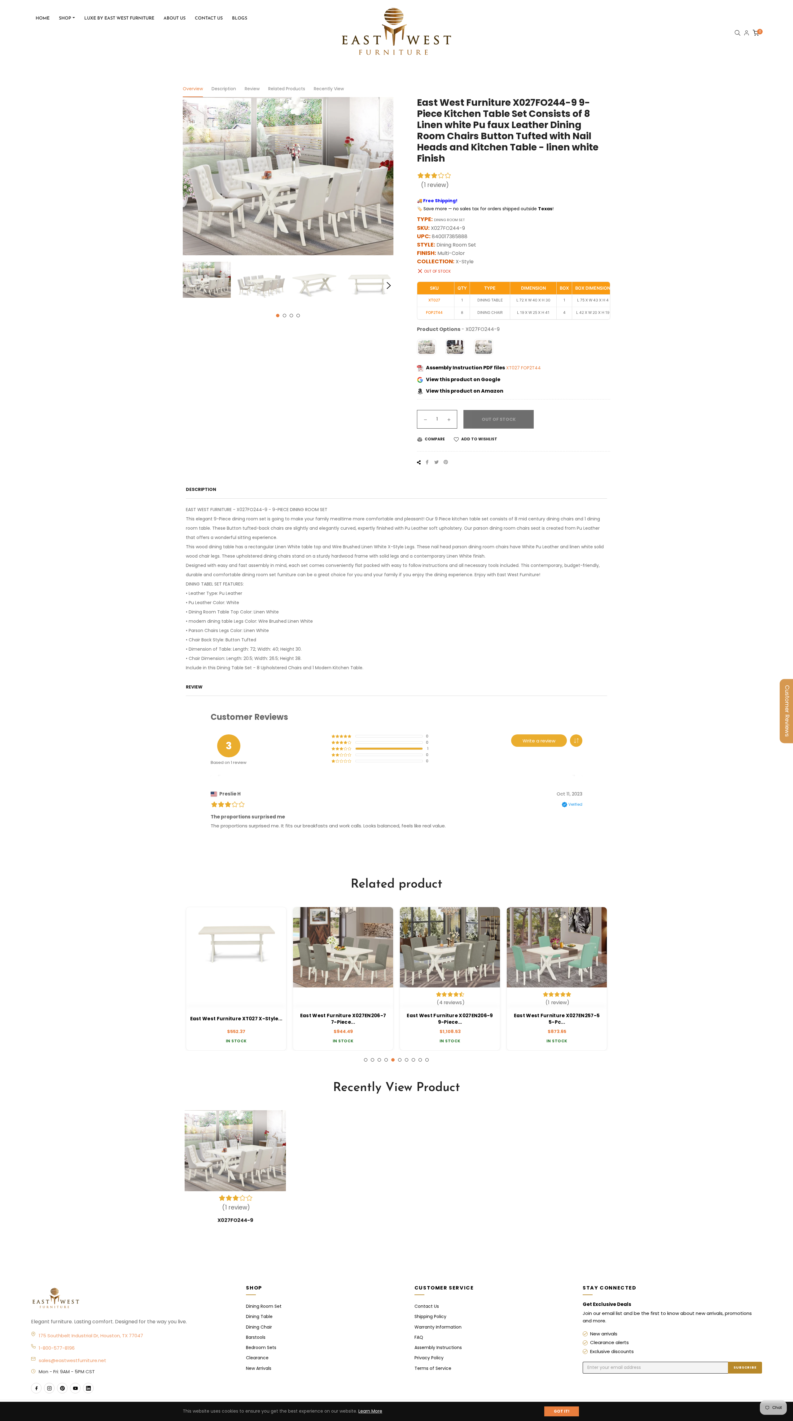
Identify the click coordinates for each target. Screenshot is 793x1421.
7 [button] (406, 1060)
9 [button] (420, 1060)
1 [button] (277, 315)
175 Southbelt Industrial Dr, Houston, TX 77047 (91, 1335)
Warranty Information (438, 1327)
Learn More (370, 1411)
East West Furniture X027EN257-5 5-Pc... (450, 1018)
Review (252, 89)
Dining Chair (259, 1327)
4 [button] (298, 315)
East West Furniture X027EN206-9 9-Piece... (343, 1018)
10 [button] (427, 1060)
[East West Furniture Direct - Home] (132, 1298)
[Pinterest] (62, 1388)
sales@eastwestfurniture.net (72, 1360)
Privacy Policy (429, 1358)
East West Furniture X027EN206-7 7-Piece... (236, 1018)
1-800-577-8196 (57, 1348)
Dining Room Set (264, 1306)
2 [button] (284, 315)
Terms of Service (432, 1368)
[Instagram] (49, 1388)
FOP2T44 (531, 368)
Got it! (561, 1411)
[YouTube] (75, 1388)
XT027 (513, 368)
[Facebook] (36, 1388)
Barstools (255, 1337)
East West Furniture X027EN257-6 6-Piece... (557, 1018)
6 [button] (399, 1060)
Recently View (329, 89)
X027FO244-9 (235, 1220)
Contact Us (426, 1306)
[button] (576, 740)
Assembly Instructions (438, 1347)
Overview (193, 89)
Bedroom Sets (261, 1347)
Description (224, 89)
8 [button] (413, 1060)
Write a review (539, 740)
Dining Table (259, 1316)
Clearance (257, 1358)
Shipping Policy (430, 1316)
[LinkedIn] (88, 1388)
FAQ (418, 1337)
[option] (236, 979)
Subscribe (745, 1367)
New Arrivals (258, 1368)
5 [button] (393, 1060)
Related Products (286, 89)
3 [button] (291, 315)
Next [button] (388, 285)
